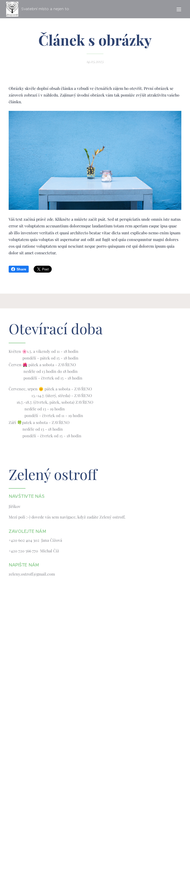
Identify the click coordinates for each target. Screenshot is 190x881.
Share (21, 269)
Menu (179, 9)
